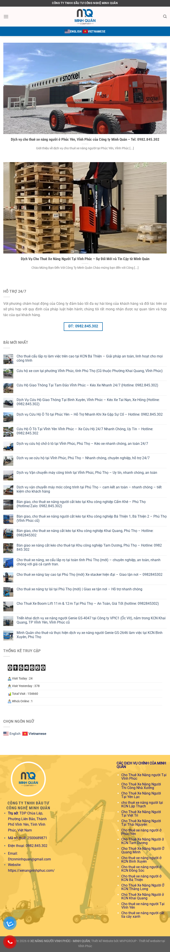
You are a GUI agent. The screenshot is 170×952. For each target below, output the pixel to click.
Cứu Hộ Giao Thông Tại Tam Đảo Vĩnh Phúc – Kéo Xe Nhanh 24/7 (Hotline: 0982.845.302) (87, 385)
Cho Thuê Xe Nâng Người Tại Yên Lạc (141, 795)
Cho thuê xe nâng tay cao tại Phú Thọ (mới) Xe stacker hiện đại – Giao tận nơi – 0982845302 (89, 574)
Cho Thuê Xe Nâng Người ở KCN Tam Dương (142, 841)
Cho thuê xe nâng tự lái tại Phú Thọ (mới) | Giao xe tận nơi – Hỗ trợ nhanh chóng (79, 589)
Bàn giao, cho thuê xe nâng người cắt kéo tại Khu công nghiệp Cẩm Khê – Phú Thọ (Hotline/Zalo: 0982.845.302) (81, 504)
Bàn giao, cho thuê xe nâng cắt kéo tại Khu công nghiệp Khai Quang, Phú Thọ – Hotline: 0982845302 (85, 533)
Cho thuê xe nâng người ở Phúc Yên (141, 832)
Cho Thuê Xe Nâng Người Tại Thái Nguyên (141, 823)
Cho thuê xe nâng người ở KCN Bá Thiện (141, 878)
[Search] (165, 16)
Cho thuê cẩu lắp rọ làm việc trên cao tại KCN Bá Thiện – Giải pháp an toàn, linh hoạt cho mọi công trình (90, 358)
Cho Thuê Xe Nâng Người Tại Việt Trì (141, 814)
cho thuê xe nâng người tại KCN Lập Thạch (142, 804)
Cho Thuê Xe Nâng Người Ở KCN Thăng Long (142, 887)
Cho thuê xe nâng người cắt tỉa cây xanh (142, 915)
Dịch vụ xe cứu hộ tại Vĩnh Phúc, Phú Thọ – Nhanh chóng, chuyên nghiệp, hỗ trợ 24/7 (83, 458)
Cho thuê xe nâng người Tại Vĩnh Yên (142, 906)
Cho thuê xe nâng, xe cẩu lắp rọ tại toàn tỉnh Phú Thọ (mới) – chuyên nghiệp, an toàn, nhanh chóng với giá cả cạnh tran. (88, 562)
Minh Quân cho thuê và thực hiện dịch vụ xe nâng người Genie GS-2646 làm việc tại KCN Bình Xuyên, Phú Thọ (89, 635)
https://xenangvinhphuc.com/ (31, 870)
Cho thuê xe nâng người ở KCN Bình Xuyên (141, 860)
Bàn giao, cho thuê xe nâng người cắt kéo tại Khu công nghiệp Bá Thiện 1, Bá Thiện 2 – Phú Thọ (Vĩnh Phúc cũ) (92, 518)
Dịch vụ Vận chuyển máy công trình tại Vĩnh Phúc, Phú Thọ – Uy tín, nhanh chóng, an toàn (87, 472)
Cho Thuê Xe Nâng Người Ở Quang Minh (142, 850)
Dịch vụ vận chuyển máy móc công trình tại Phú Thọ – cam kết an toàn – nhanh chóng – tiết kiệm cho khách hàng (89, 489)
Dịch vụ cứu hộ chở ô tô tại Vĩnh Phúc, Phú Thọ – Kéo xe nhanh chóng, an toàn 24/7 (82, 443)
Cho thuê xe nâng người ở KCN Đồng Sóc (141, 869)
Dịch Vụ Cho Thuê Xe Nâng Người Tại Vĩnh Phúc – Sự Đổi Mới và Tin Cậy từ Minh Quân (85, 259)
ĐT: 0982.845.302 (83, 326)
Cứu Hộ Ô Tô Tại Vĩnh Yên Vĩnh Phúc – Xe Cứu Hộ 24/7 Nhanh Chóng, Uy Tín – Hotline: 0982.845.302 (85, 431)
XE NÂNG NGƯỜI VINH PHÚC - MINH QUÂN (60, 941)
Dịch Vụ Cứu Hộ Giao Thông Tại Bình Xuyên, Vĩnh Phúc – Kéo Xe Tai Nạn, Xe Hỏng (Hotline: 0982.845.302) (88, 402)
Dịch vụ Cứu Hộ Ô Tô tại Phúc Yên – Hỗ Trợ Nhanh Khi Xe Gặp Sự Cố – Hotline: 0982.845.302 (90, 414)
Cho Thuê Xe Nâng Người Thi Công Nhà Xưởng (141, 786)
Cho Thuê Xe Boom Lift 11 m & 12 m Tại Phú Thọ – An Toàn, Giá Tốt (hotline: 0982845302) (88, 603)
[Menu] (6, 16)
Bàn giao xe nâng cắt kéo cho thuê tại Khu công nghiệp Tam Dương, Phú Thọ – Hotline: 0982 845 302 (89, 547)
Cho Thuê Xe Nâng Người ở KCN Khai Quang (142, 896)
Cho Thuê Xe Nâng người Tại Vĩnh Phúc (143, 777)
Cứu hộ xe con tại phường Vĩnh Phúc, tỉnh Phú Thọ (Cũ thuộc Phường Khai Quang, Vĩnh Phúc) (90, 371)
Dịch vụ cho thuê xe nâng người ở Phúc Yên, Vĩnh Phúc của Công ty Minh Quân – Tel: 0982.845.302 (85, 139)
